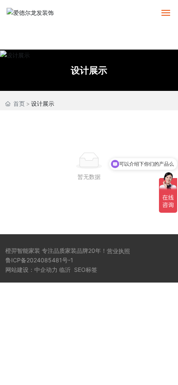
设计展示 (89, 70)
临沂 (65, 269)
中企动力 (46, 269)
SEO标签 (85, 269)
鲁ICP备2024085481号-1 (39, 260)
